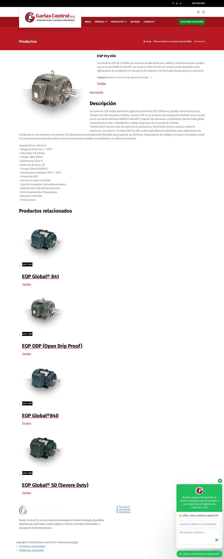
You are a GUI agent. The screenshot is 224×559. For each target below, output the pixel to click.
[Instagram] (177, 3)
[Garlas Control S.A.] (50, 17)
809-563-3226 (198, 3)
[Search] (203, 12)
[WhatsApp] (180, 3)
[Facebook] (173, 3)
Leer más (27, 264)
